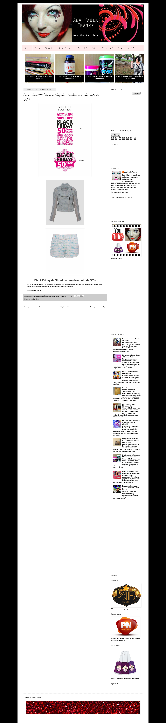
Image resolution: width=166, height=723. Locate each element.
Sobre (37, 48)
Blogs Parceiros (65, 48)
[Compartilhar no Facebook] (81, 296)
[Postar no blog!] (77, 296)
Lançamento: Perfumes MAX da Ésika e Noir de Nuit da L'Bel (130, 440)
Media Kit (82, 48)
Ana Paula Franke (130, 172)
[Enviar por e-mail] (74, 296)
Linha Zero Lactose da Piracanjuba (130, 372)
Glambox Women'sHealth (131, 471)
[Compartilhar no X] (79, 296)
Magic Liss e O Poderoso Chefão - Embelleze (131, 456)
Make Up (49, 48)
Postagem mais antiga (98, 307)
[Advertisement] (128, 112)
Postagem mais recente (32, 307)
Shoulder (36, 299)
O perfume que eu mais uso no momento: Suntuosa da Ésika (130, 389)
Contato (131, 48)
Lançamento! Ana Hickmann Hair (128, 405)
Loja (94, 48)
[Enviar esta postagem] (70, 296)
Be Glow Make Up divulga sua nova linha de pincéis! (131, 422)
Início (27, 48)
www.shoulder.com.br (34, 290)
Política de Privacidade (112, 48)
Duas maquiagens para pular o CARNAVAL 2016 (130, 487)
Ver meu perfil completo (119, 192)
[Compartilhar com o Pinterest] (83, 296)
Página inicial (65, 307)
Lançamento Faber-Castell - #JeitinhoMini (131, 356)
